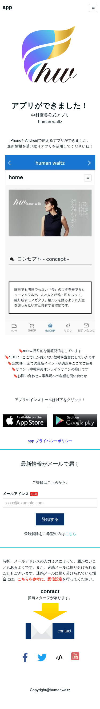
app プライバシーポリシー (50, 441)
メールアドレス (16, 494)
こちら (70, 534)
